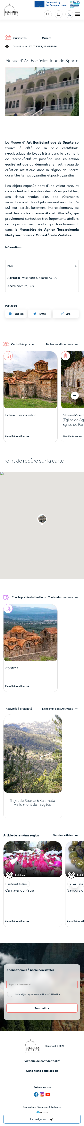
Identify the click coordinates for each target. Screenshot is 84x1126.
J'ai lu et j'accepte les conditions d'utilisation (38, 994)
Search (48, 14)
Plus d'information (15, 436)
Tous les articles (63, 835)
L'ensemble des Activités (57, 708)
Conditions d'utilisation (42, 1071)
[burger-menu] (77, 14)
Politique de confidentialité (42, 1061)
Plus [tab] (10, 265)
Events (58, 14)
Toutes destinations (60, 597)
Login (69, 14)
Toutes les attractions (59, 344)
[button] (42, 91)
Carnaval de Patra (19, 890)
